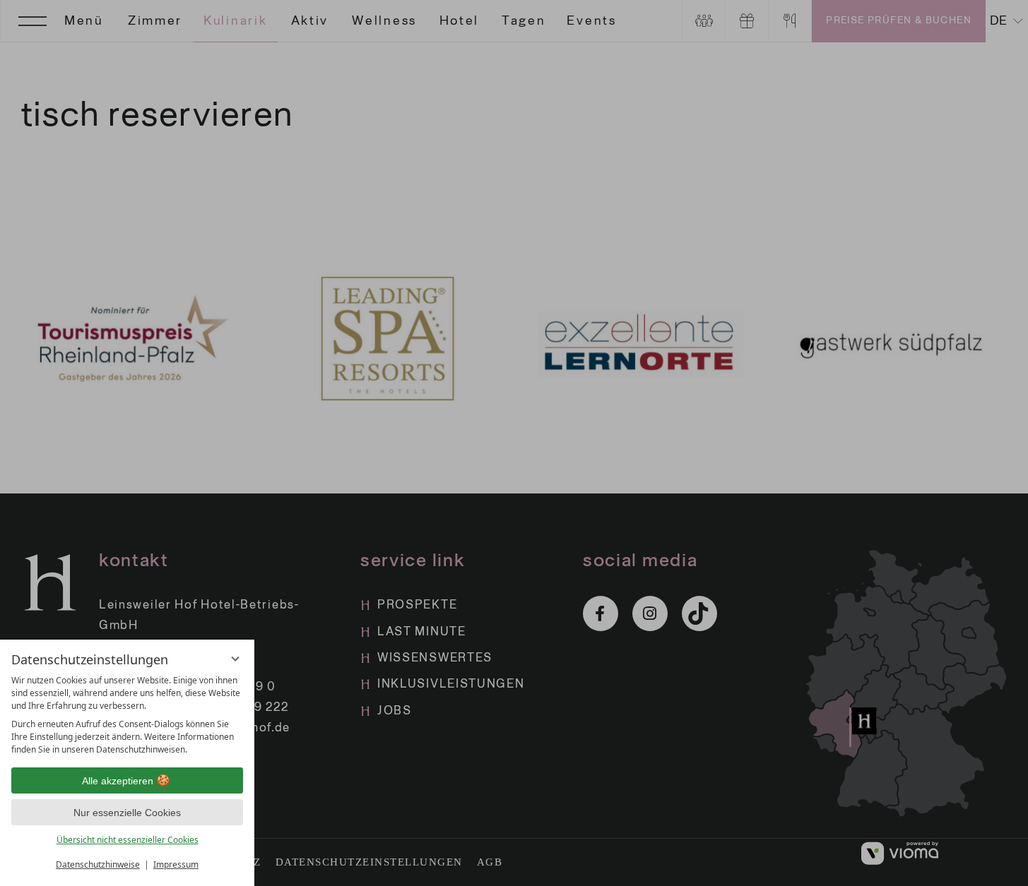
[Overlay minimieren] (235, 659)
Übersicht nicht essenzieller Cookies (128, 840)
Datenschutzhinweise (98, 864)
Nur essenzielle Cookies (127, 812)
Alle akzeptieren (117, 780)
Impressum (176, 864)
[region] (127, 715)
